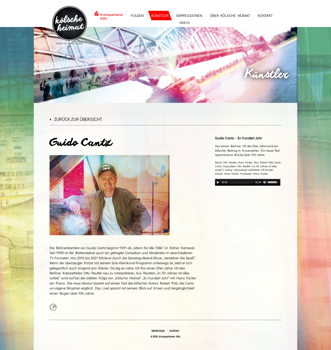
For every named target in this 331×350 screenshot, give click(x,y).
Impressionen (189, 15)
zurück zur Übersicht (78, 119)
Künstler (160, 15)
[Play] (218, 182)
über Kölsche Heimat (230, 15)
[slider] (274, 182)
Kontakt (265, 15)
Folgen (137, 15)
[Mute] (265, 182)
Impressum (158, 330)
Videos (184, 22)
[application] (247, 182)
